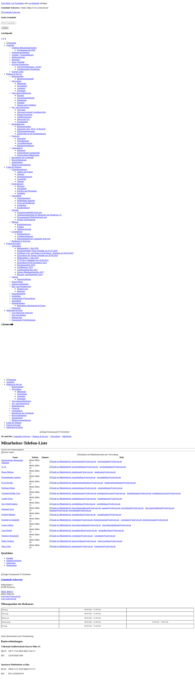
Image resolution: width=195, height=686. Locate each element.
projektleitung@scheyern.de (108, 504)
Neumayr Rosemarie (10, 536)
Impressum (11, 563)
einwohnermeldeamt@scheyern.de (116, 525)
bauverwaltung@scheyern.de (110, 541)
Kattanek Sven (7, 509)
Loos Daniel (6, 530)
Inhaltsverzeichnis (13, 560)
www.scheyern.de (8, 599)
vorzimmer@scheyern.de (104, 536)
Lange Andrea (7, 525)
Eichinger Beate (8, 488)
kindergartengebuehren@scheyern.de (120, 483)
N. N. (3, 467)
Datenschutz (11, 565)
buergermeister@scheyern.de (110, 461)
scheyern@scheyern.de (10, 596)
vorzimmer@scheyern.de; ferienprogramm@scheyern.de (144, 520)
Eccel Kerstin (7, 483)
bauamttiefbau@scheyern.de (109, 477)
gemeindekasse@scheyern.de (110, 488)
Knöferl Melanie (8, 514)
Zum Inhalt (5, 3)
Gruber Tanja (7, 498)
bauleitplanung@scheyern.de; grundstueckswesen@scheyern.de (154, 493)
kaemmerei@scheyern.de (105, 546)
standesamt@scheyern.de (105, 472)
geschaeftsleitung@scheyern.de (113, 467)
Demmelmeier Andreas (11, 477)
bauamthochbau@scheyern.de (111, 530)
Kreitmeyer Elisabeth (10, 520)
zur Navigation (17, 3)
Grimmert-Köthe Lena (10, 493)
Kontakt (9, 558)
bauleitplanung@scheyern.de (110, 498)
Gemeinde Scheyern (12, 579)
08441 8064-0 (7, 591)
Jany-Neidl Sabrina (9, 504)
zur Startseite (34, 3)
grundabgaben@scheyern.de (109, 514)
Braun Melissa (7, 472)
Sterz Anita (6, 546)
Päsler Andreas (7, 541)
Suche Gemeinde (8, 17)
